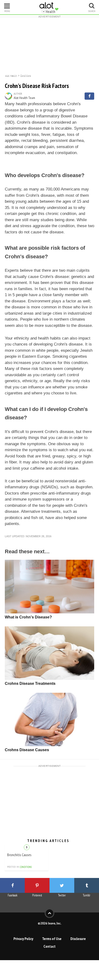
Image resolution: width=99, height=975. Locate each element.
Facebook (12, 895)
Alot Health (11, 75)
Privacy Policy (23, 938)
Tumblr (86, 895)
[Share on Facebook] (89, 96)
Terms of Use (52, 938)
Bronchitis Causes (19, 854)
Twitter (62, 895)
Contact (49, 946)
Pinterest (37, 895)
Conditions (25, 75)
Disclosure (78, 938)
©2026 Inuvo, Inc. (49, 923)
